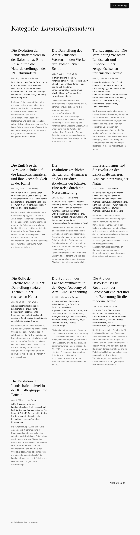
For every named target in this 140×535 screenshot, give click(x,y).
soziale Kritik (17, 321)
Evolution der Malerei (73, 208)
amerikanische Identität (64, 78)
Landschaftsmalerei (32, 88)
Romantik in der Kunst (78, 223)
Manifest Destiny (59, 93)
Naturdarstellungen (37, 91)
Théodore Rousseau (28, 208)
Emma (35, 78)
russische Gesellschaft (32, 315)
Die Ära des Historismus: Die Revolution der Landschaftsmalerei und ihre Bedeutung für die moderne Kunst (110, 289)
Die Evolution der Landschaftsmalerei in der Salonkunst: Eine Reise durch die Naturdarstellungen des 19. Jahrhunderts (28, 61)
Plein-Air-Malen (99, 322)
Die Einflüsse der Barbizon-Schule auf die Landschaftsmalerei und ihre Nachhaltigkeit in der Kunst (29, 174)
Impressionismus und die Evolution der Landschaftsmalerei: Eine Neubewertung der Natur (110, 174)
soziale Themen (31, 321)
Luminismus (76, 90)
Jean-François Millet (37, 196)
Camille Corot (35, 82)
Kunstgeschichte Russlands (26, 306)
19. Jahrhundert (20, 82)
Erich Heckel (34, 407)
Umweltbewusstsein (61, 96)
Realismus (16, 315)
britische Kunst (61, 301)
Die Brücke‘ (18, 404)
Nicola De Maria (99, 100)
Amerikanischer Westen (62, 81)
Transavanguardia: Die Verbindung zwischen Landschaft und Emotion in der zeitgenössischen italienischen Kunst (109, 61)
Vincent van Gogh (117, 325)
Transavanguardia (100, 107)
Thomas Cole (74, 93)
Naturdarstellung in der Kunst (65, 319)
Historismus (97, 313)
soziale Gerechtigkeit (36, 318)
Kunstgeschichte (59, 211)
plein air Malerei (116, 211)
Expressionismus (35, 410)
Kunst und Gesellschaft (72, 313)
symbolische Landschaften (104, 104)
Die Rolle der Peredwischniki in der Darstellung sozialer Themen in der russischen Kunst (27, 287)
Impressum (34, 522)
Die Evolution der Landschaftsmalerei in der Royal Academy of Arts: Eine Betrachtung (69, 285)
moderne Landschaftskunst (64, 217)
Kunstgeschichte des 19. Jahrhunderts (29, 199)
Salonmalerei (29, 94)
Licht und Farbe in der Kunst (105, 205)
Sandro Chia (113, 100)
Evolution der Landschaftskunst (107, 199)
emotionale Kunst (102, 82)
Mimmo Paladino (119, 94)
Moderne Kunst (99, 319)
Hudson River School (69, 84)
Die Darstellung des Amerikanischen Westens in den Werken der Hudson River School (69, 59)
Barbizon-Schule (20, 193)
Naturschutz (17, 94)
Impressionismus (19, 196)
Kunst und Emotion (101, 91)
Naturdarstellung (59, 223)
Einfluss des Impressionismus (106, 196)
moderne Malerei (100, 97)
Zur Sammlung (120, 5)
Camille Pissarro (101, 193)
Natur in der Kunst (117, 97)
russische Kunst (18, 318)
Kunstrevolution (99, 316)
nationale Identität (19, 91)
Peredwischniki (31, 312)
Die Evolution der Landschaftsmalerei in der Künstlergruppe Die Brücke (29, 388)
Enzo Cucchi (117, 82)
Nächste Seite (119, 483)
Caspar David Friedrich (64, 202)
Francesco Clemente (101, 85)
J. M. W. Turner (75, 310)
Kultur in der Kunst (116, 88)
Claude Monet (116, 193)
